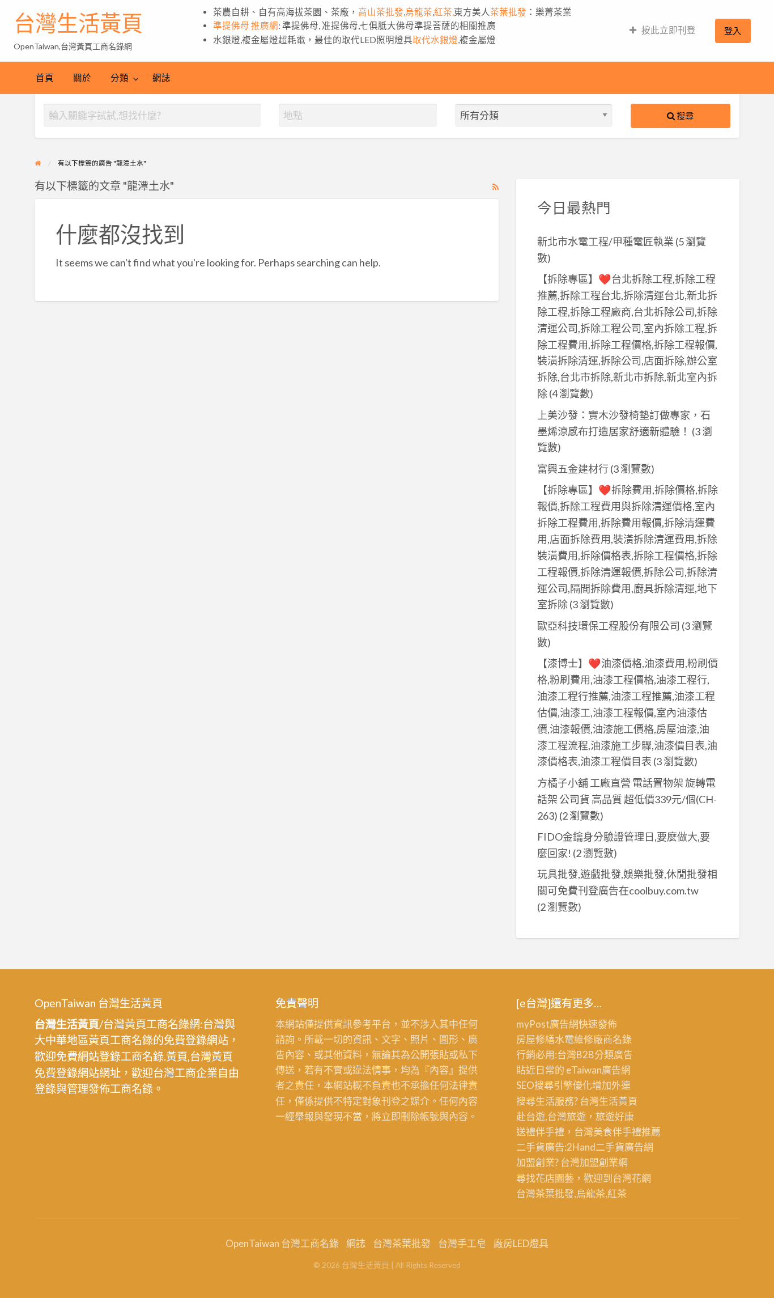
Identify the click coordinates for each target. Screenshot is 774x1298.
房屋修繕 (535, 1039)
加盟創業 (599, 1162)
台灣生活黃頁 (78, 23)
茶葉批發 (508, 12)
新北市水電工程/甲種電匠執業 (605, 241)
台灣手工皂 (462, 1243)
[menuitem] (662, 31)
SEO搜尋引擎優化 (554, 1085)
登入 (732, 31)
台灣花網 (632, 1178)
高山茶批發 (380, 12)
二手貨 (610, 1147)
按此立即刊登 (668, 30)
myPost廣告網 (547, 1024)
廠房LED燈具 (521, 1243)
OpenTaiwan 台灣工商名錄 (282, 1243)
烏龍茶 (418, 12)
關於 (82, 78)
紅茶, (444, 12)
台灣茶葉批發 (545, 1193)
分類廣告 (613, 1055)
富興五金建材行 (573, 469)
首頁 (45, 78)
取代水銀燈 (435, 40)
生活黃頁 (618, 1101)
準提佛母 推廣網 (245, 25)
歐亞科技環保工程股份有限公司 (608, 626)
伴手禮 (627, 1132)
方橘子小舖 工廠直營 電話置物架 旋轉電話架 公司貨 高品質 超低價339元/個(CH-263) (627, 799)
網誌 (161, 78)
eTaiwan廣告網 (598, 1070)
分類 (119, 78)
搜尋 (684, 116)
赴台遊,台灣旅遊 (551, 1116)
